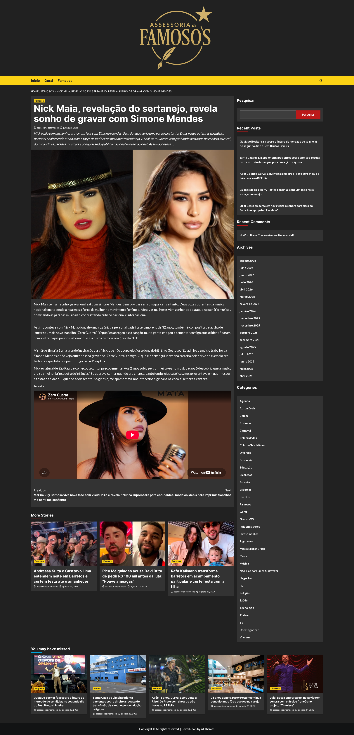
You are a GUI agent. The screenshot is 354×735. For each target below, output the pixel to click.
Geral (48, 81)
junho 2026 (247, 275)
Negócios (246, 578)
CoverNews (189, 729)
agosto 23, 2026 (139, 586)
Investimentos (249, 534)
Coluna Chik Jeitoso (252, 445)
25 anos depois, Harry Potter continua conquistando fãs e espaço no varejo (277, 192)
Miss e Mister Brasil (252, 548)
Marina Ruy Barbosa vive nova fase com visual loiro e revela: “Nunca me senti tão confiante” (83, 495)
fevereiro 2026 (249, 303)
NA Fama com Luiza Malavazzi (259, 570)
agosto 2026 (248, 260)
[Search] (321, 80)
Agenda (245, 401)
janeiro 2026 (248, 311)
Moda (243, 556)
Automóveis (247, 408)
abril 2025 (246, 375)
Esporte (245, 482)
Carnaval (245, 430)
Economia (246, 460)
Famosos (65, 81)
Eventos (245, 497)
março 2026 (247, 296)
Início (35, 81)
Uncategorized (249, 630)
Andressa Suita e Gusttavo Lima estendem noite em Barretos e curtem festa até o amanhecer (62, 576)
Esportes (245, 489)
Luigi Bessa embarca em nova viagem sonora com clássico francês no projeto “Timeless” (276, 208)
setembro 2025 (249, 339)
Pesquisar (246, 100)
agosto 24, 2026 (70, 586)
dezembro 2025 (250, 318)
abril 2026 (246, 289)
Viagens (245, 637)
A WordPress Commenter (256, 235)
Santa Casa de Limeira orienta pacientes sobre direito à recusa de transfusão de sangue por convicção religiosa (280, 160)
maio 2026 (246, 282)
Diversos (245, 452)
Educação (246, 467)
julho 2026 (246, 267)
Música (244, 563)
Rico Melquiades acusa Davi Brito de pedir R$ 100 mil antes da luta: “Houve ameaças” (132, 576)
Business (245, 423)
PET (242, 585)
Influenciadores (250, 526)
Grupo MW (247, 519)
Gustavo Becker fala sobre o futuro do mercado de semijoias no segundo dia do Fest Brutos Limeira (278, 144)
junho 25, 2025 (70, 127)
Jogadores (246, 541)
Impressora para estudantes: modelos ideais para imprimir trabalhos (182, 492)
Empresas (246, 474)
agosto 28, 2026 (129, 713)
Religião (245, 593)
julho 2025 (246, 354)
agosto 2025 (248, 347)
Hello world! (286, 235)
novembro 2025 (250, 325)
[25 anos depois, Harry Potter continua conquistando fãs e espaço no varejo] (236, 674)
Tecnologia (247, 607)
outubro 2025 (249, 332)
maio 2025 (246, 368)
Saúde (244, 600)
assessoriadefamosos (48, 127)
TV (242, 622)
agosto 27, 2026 (247, 706)
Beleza (244, 415)
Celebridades (248, 438)
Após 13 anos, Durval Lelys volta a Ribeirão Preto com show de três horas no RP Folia (279, 176)
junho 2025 (247, 361)
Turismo (245, 615)
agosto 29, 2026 (70, 710)
